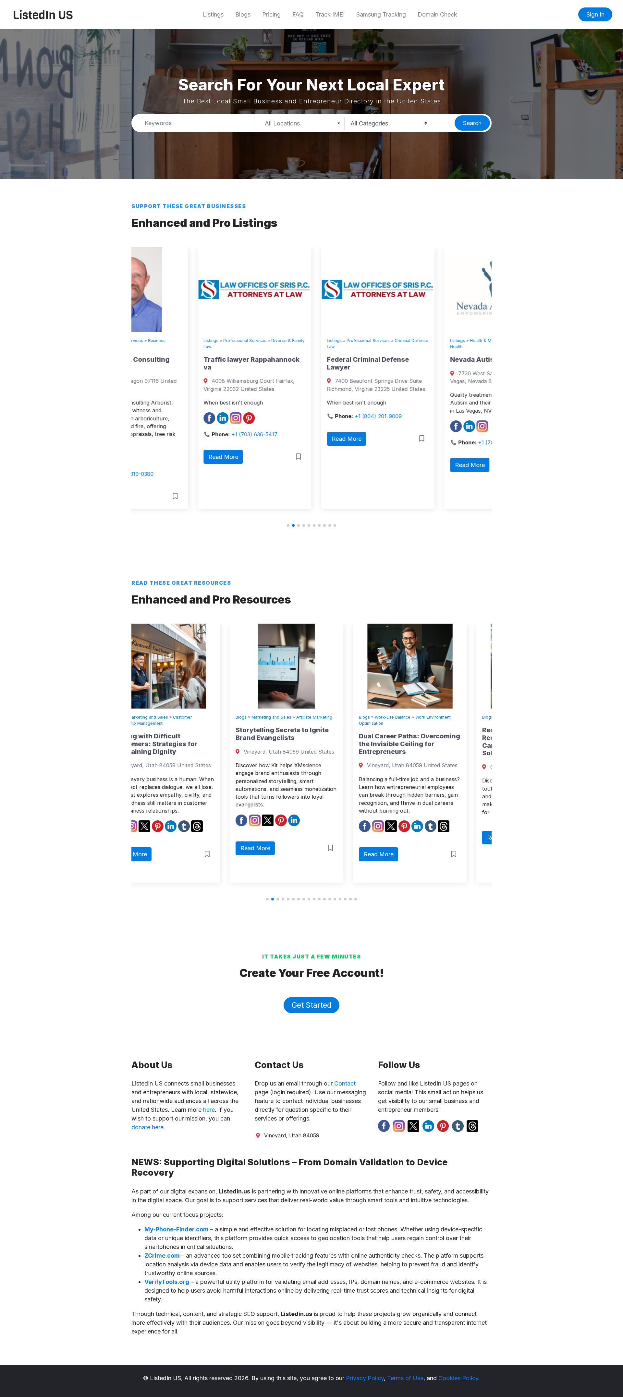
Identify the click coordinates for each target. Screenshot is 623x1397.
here (209, 1109)
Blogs (242, 14)
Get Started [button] (312, 1005)
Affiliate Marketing (216, 717)
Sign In (595, 14)
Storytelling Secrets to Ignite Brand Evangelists (183, 734)
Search (472, 123)
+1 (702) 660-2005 (435, 442)
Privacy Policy (365, 1378)
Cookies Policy (458, 1378)
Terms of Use (405, 1378)
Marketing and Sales (173, 717)
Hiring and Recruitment (462, 717)
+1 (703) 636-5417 (188, 434)
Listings (213, 14)
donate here (147, 1127)
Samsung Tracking (381, 14)
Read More (157, 456)
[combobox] (300, 123)
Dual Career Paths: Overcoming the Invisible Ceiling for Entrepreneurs (311, 744)
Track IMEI (330, 14)
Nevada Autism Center (420, 359)
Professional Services (178, 340)
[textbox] (300, 123)
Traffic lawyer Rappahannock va (185, 363)
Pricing (271, 14)
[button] (288, 525)
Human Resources (417, 717)
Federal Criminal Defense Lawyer (302, 363)
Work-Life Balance (294, 717)
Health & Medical (420, 340)
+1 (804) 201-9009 (312, 416)
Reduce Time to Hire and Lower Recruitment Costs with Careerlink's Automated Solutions (433, 741)
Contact (345, 1083)
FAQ (298, 14)
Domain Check (437, 14)
